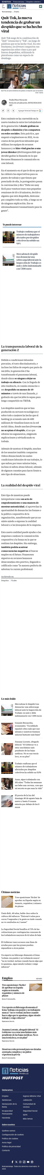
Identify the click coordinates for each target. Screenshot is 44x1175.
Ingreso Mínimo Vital (32, 1096)
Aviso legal (6, 1142)
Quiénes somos (8, 1130)
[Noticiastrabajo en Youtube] (27, 1162)
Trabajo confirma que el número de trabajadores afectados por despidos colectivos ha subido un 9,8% (28, 237)
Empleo (5, 1096)
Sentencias (6, 1100)
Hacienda (6, 1117)
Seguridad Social (30, 1110)
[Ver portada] (16, 6)
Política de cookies (10, 1138)
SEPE (25, 1114)
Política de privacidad (11, 1146)
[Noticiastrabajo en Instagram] (20, 1162)
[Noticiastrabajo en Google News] (31, 1162)
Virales (14, 580)
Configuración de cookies (13, 1134)
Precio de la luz (18, 2)
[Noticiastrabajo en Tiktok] (23, 1162)
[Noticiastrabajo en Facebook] (12, 1162)
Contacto (6, 1150)
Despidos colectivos (33, 2)
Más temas (28, 1118)
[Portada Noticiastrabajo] (22, 1071)
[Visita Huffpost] (40, 6)
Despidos (5, 580)
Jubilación (27, 1100)
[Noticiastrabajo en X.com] (16, 1162)
